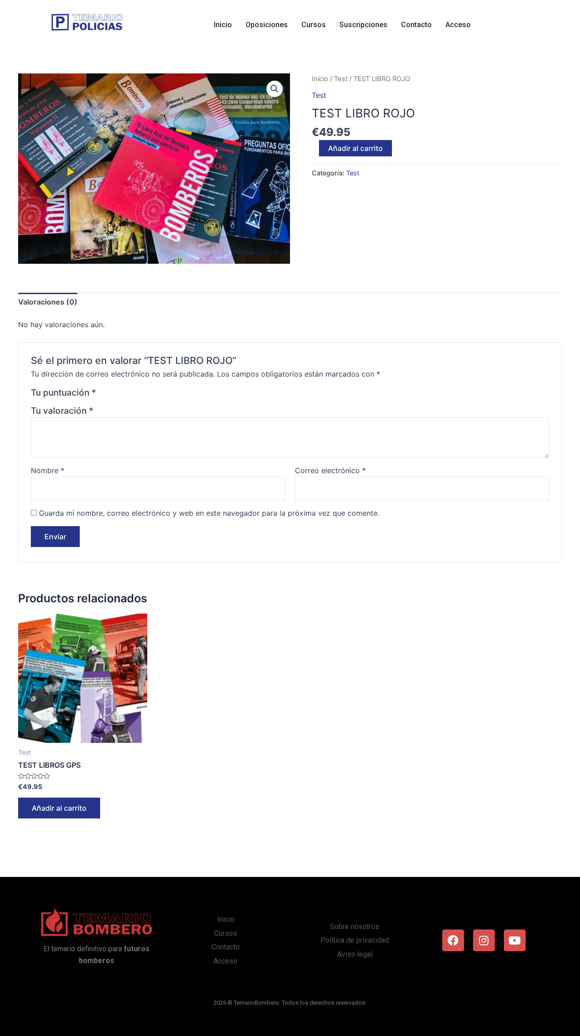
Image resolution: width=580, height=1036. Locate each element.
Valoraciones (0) (47, 301)
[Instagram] (484, 940)
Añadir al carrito (355, 148)
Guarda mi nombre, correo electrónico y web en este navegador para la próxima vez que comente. (209, 513)
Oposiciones (267, 24)
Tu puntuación (63, 392)
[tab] (47, 302)
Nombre (47, 470)
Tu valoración (62, 410)
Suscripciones (363, 24)
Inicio (223, 24)
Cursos (313, 24)
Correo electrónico (330, 470)
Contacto (416, 24)
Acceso (458, 24)
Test (341, 79)
